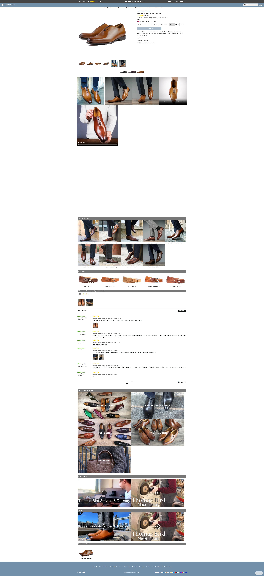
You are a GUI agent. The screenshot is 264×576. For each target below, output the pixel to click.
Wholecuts (143, 11)
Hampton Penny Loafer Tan (110, 243)
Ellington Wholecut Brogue (157, 406)
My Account (142, 566)
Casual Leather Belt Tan (175, 286)
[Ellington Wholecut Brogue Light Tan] (81, 63)
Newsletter (134, 566)
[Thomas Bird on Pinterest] (80, 572)
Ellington (148, 11)
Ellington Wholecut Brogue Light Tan (85, 558)
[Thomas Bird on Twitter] (79, 572)
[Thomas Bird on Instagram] (82, 572)
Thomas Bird (131, 572)
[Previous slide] (79, 33)
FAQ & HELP (113, 566)
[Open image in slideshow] (90, 91)
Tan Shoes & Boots (158, 433)
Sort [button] (79, 310)
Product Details (143, 35)
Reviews (120, 566)
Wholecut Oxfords (104, 406)
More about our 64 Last (144, 40)
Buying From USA (156, 566)
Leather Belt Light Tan (110, 286)
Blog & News (127, 566)
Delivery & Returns (104, 566)
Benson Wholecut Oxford (132, 243)
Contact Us (95, 566)
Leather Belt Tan (88, 286)
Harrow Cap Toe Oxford (153, 267)
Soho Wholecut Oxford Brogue (88, 243)
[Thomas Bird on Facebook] (77, 572)
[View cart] (262, 4)
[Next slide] (125, 33)
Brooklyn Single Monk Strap (110, 267)
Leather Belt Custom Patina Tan (153, 286)
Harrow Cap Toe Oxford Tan (88, 267)
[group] (85, 294)
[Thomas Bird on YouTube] (84, 572)
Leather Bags (104, 460)
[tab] (182, 311)
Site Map (164, 566)
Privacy (170, 566)
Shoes (138, 11)
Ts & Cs (148, 566)
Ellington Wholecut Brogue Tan (175, 243)
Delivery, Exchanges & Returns (146, 42)
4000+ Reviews (98, 1)
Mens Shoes (104, 433)
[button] (81, 302)
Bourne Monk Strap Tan (153, 243)
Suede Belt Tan (132, 286)
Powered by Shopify (137, 572)
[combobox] (250, 4)
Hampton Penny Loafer (132, 267)
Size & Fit (141, 38)
